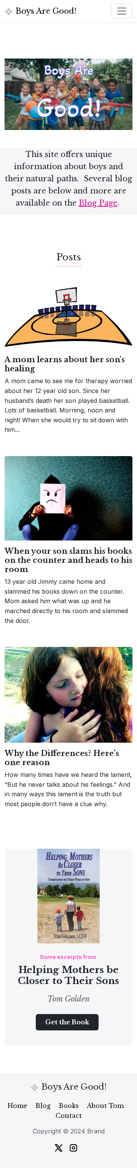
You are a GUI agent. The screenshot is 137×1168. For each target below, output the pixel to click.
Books (69, 1105)
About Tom (105, 1105)
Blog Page (98, 203)
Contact (69, 1115)
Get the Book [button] (67, 1022)
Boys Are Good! (46, 11)
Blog (43, 1105)
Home (17, 1105)
